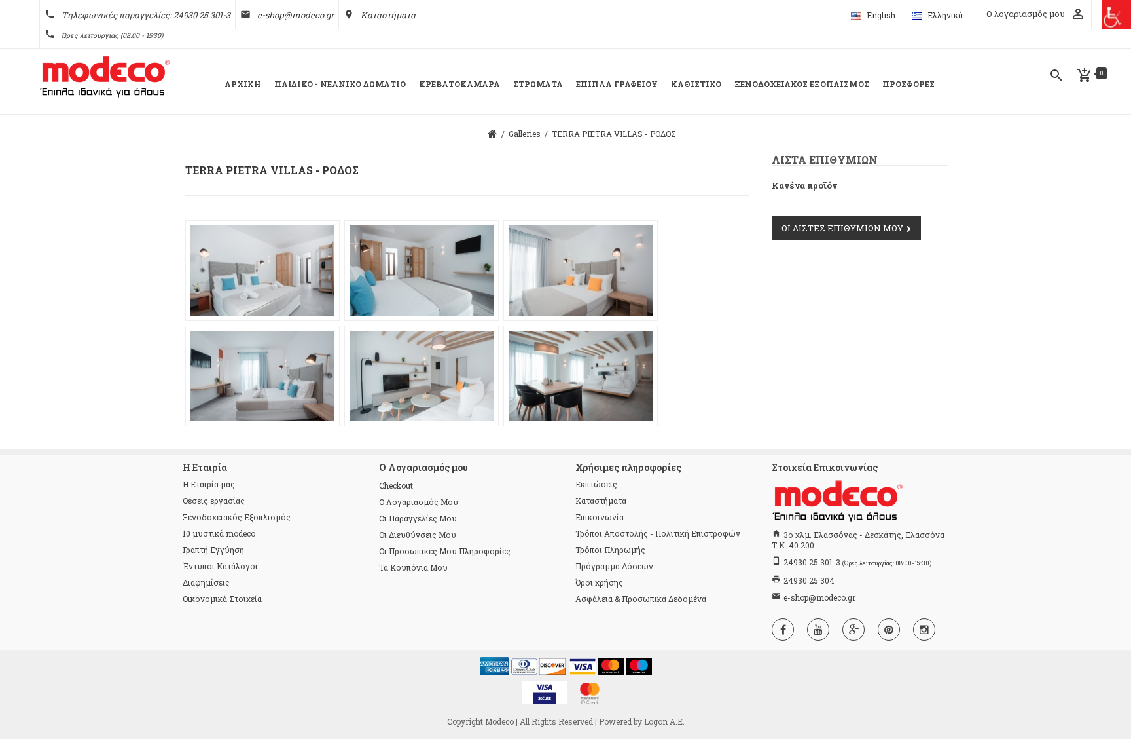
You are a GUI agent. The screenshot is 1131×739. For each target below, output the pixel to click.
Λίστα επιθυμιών (825, 159)
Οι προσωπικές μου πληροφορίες (445, 551)
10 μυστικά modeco (219, 533)
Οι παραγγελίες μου (418, 518)
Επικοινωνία (599, 517)
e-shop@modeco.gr (295, 15)
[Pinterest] (889, 629)
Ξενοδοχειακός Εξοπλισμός (237, 517)
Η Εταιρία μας (209, 484)
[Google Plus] (853, 629)
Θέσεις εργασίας (214, 500)
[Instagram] (924, 629)
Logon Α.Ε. (664, 721)
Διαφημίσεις (206, 582)
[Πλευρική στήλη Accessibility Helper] (1116, 14)
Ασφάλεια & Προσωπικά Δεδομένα (640, 599)
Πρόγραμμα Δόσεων (614, 566)
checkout (396, 485)
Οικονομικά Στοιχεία (222, 599)
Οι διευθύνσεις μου (417, 534)
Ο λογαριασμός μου (418, 502)
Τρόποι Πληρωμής (610, 549)
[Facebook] (783, 629)
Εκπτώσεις (596, 484)
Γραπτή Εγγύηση (213, 549)
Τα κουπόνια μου (413, 567)
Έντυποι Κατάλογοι (220, 566)
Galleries (525, 133)
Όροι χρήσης (599, 582)
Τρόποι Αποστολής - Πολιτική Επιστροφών (657, 533)
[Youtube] (818, 629)
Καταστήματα (388, 15)
